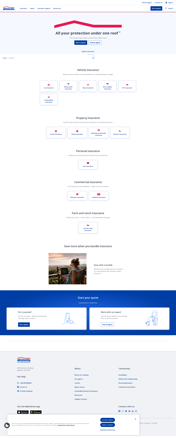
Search (170, 8)
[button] (7, 425)
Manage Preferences (107, 430)
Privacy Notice (70, 425)
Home (5, 58)
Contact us (158, 3)
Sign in (170, 3)
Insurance (23, 8)
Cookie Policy (61, 425)
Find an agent (147, 3)
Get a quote (24, 325)
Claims (32, 8)
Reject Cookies (107, 425)
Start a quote (81, 43)
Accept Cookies (107, 420)
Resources (57, 8)
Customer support (44, 8)
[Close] (135, 419)
